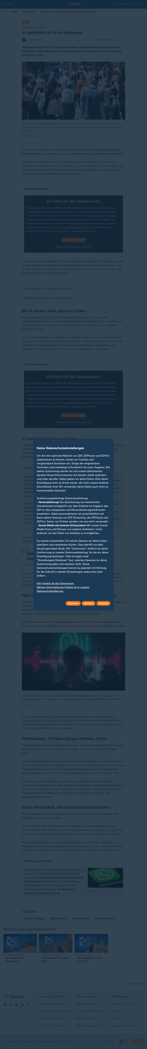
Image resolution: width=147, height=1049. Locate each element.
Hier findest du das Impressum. (56, 583)
